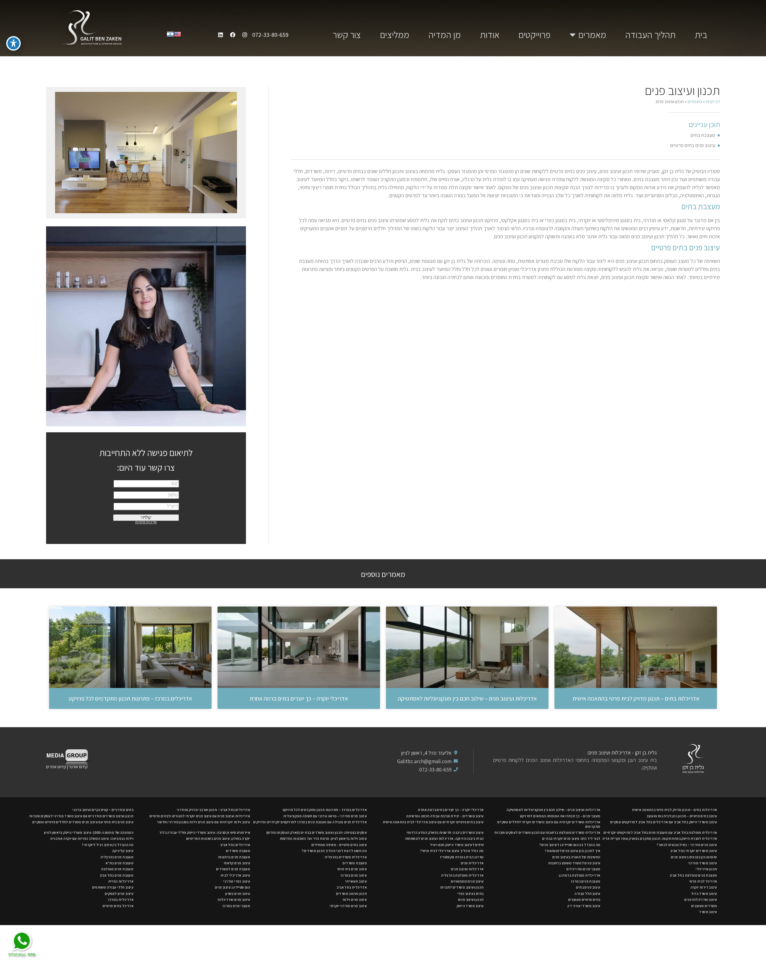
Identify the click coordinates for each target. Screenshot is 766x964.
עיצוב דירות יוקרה (704, 887)
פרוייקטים (535, 35)
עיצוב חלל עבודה (587, 893)
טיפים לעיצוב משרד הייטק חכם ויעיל (457, 844)
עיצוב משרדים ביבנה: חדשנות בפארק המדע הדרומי (445, 832)
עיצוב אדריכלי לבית (235, 875)
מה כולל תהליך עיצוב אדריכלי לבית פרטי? (452, 850)
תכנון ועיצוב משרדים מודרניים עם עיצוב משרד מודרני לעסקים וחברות (81, 816)
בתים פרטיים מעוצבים (584, 899)
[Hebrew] (170, 35)
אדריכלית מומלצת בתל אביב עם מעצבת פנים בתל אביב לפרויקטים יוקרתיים (660, 832)
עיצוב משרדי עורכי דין (584, 906)
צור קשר (347, 35)
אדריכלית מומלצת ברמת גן (579, 875)
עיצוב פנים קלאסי (237, 863)
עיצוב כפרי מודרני (236, 881)
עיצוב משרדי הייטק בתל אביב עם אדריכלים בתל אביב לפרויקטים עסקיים (663, 822)
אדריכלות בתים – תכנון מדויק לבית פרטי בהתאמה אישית (635, 698)
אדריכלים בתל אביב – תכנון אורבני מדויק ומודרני (213, 809)
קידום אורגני (79, 766)
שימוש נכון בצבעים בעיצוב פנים (694, 857)
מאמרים (592, 35)
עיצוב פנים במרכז (354, 875)
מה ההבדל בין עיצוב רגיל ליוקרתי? (107, 844)
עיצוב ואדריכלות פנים (700, 899)
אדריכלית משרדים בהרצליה (346, 857)
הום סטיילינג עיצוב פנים (232, 887)
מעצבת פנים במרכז (585, 881)
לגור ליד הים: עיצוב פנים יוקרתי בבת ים (571, 838)
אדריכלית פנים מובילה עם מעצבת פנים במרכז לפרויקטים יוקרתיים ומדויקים (310, 822)
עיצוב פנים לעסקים (119, 893)
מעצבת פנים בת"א (119, 863)
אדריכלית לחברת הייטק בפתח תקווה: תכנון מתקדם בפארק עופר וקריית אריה (659, 838)
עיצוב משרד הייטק (470, 906)
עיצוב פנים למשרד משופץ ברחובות (574, 863)
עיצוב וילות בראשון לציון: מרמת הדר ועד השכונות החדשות (323, 838)
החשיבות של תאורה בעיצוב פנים (576, 857)
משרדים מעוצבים (704, 906)
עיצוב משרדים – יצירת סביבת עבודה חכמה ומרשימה (445, 816)
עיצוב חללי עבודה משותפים (113, 887)
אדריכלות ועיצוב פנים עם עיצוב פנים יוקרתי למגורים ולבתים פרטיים (200, 816)
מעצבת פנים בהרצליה (117, 857)
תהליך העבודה (650, 35)
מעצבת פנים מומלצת (117, 869)
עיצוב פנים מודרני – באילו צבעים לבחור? (686, 844)
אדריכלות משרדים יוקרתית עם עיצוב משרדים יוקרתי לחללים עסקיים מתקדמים (548, 824)
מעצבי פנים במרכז (236, 906)
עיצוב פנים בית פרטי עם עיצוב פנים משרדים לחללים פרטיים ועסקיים (82, 822)
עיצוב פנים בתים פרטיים (692, 145)
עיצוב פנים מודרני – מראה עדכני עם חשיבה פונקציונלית (325, 816)
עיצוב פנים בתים (588, 887)
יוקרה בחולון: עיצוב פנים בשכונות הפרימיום (218, 838)
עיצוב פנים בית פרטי (352, 869)
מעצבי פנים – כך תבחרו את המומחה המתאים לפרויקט (560, 816)
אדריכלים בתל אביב (235, 844)
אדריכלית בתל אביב (352, 887)
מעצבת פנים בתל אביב (117, 875)
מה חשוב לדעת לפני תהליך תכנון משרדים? (334, 850)
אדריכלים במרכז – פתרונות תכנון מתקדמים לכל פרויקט (130, 698)
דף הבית (713, 101)
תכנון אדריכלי (706, 869)
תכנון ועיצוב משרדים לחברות (462, 887)
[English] (177, 35)
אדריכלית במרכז (121, 899)
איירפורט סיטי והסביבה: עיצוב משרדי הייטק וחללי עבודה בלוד (204, 832)
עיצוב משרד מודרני (702, 863)
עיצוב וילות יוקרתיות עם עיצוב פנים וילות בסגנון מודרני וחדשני (203, 822)
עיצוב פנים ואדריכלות (234, 899)
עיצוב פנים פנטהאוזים (467, 881)
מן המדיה (444, 35)
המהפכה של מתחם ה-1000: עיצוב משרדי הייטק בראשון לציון (88, 832)
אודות (490, 35)
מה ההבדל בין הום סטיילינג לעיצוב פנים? (569, 844)
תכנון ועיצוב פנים (471, 899)
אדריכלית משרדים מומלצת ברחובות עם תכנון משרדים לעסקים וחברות (547, 832)
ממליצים (394, 35)
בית (701, 35)
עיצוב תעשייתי (356, 881)
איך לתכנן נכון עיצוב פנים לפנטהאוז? (572, 850)
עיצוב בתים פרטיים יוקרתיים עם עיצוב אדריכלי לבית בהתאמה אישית (433, 822)
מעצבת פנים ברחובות (234, 857)
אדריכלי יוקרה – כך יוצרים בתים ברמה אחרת (299, 698)
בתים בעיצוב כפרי (471, 893)
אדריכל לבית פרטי (703, 881)
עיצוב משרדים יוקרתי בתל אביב (693, 850)
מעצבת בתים (702, 135)
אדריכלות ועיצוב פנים (467, 869)
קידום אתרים (56, 766)
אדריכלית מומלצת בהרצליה (462, 875)
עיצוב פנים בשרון (237, 893)
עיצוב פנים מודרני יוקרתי (348, 906)
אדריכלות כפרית (121, 881)
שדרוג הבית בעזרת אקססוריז (462, 857)
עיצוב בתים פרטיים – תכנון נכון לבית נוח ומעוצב (682, 816)
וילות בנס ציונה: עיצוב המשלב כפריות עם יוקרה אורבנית (91, 838)
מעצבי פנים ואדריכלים (583, 869)
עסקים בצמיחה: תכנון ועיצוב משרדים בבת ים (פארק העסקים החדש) (316, 832)
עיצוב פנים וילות (355, 899)
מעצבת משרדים (238, 850)
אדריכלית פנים (472, 863)
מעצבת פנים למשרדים (233, 869)
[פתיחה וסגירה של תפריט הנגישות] (13, 43)
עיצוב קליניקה (122, 850)
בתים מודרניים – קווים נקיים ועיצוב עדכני (102, 809)
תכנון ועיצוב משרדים (351, 893)
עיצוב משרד (708, 912)
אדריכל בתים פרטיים (118, 906)
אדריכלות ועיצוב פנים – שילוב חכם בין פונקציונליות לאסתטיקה (467, 698)
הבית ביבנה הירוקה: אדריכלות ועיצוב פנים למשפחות (444, 838)
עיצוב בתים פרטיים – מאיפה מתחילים (339, 844)
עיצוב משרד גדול (704, 893)
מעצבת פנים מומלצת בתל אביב (693, 875)
